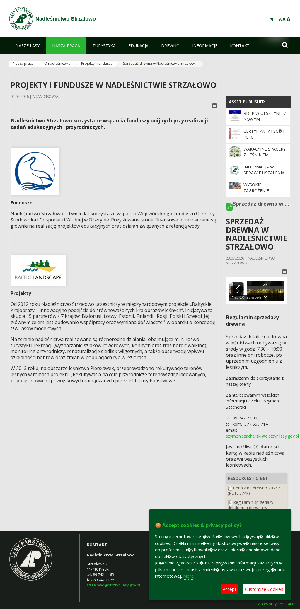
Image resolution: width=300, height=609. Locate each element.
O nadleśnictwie (57, 63)
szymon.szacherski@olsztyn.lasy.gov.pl (262, 436)
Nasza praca (23, 63)
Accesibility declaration (277, 604)
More (188, 576)
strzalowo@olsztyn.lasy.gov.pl (113, 585)
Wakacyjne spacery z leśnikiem (264, 152)
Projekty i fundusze (96, 63)
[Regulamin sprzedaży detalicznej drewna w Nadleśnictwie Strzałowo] (230, 502)
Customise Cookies (264, 589)
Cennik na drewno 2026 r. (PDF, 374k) (254, 490)
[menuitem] (27, 45)
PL (272, 20)
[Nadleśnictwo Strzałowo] (21, 18)
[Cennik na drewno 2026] (230, 488)
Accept (229, 589)
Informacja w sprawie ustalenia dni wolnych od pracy (263, 175)
